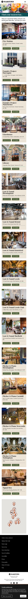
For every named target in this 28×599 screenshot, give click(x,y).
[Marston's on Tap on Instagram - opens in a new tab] (11, 583)
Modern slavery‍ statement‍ (7, 538)
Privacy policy (4, 562)
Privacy (3, 559)
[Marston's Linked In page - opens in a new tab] (17, 583)
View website (15, 48)
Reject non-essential (7, 596)
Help (3, 567)
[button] (11, 513)
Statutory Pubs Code (6, 541)
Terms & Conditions (6, 553)
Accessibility (4, 556)
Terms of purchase (5, 550)
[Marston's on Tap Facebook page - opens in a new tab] (14, 583)
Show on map (7, 48)
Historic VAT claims (6, 565)
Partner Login (4, 544)
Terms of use (4, 547)
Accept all (23, 596)
